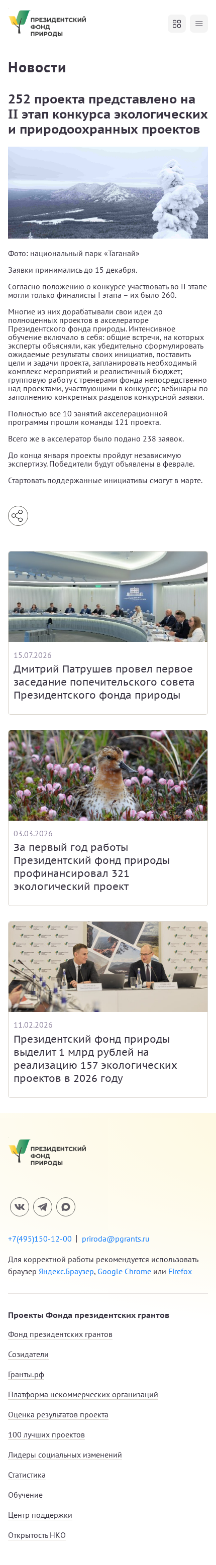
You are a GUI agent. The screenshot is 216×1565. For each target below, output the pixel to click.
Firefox (180, 1271)
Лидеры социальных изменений (65, 1454)
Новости (37, 66)
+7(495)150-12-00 (40, 1239)
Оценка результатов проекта (58, 1414)
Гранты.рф (26, 1374)
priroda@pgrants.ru (116, 1239)
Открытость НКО (37, 1535)
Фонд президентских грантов (60, 1334)
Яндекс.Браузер (66, 1271)
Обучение (25, 1495)
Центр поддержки (40, 1515)
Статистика (27, 1475)
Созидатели (28, 1354)
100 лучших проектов (46, 1434)
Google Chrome (124, 1271)
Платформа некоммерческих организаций (83, 1394)
